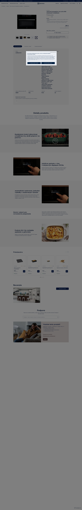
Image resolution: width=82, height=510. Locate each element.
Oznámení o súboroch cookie (41, 59)
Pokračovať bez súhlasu (53, 52)
